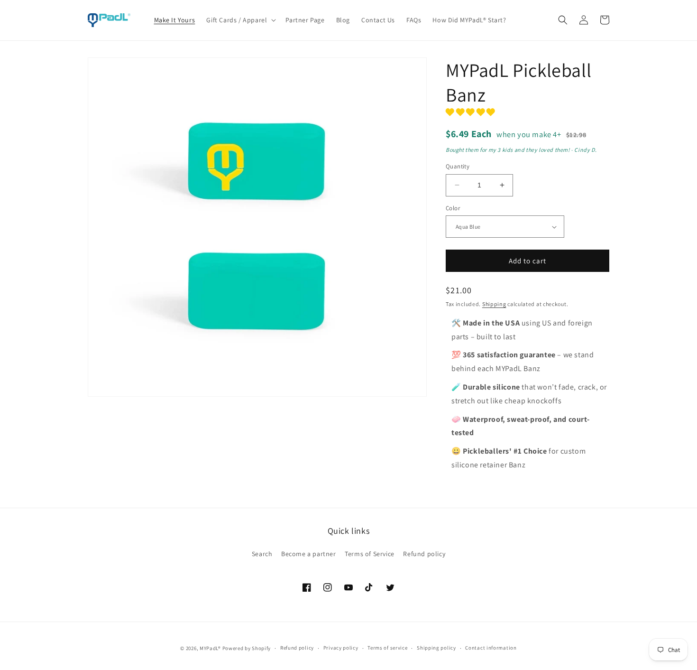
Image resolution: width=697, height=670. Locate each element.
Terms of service (387, 647)
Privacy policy (340, 647)
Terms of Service (369, 553)
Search (262, 553)
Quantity (457, 166)
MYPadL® (210, 648)
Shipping (494, 303)
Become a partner (308, 553)
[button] (240, 20)
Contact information (490, 647)
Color (453, 208)
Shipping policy (436, 647)
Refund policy (424, 553)
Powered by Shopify (246, 648)
